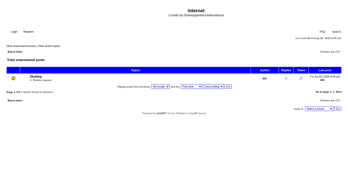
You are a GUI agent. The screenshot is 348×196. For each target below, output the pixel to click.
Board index (15, 51)
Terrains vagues (42, 80)
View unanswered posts (21, 45)
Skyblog (36, 76)
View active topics (49, 45)
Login (13, 31)
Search (336, 31)
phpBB (161, 113)
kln (265, 78)
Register (28, 31)
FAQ (322, 31)
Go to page (322, 91)
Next (339, 91)
